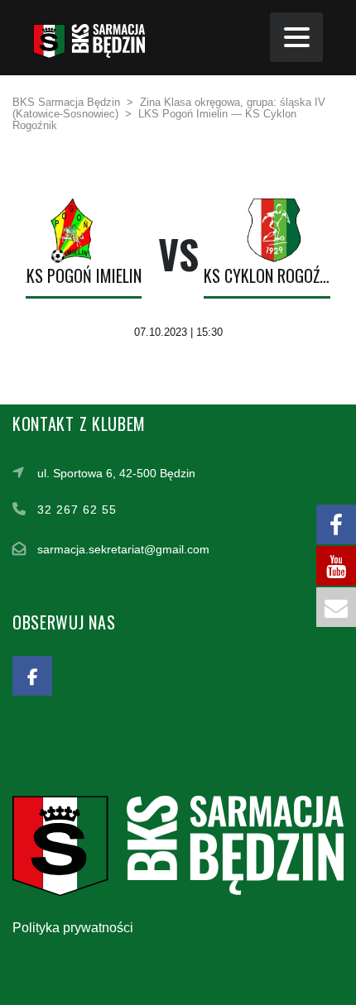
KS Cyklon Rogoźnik (270, 275)
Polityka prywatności (72, 928)
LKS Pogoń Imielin (81, 275)
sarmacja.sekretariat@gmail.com (123, 549)
